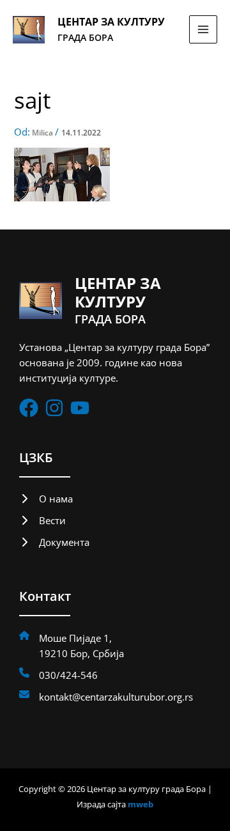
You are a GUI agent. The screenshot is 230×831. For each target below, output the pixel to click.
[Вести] (42, 520)
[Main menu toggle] (203, 29)
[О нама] (46, 498)
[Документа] (54, 542)
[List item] (28, 407)
